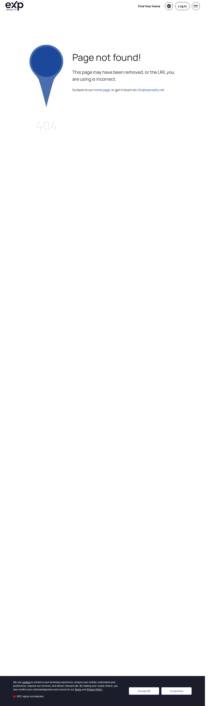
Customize (176, 691)
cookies (26, 682)
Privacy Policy (94, 689)
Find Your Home (149, 6)
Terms (78, 689)
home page (102, 90)
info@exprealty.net (150, 90)
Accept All (144, 691)
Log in (182, 6)
